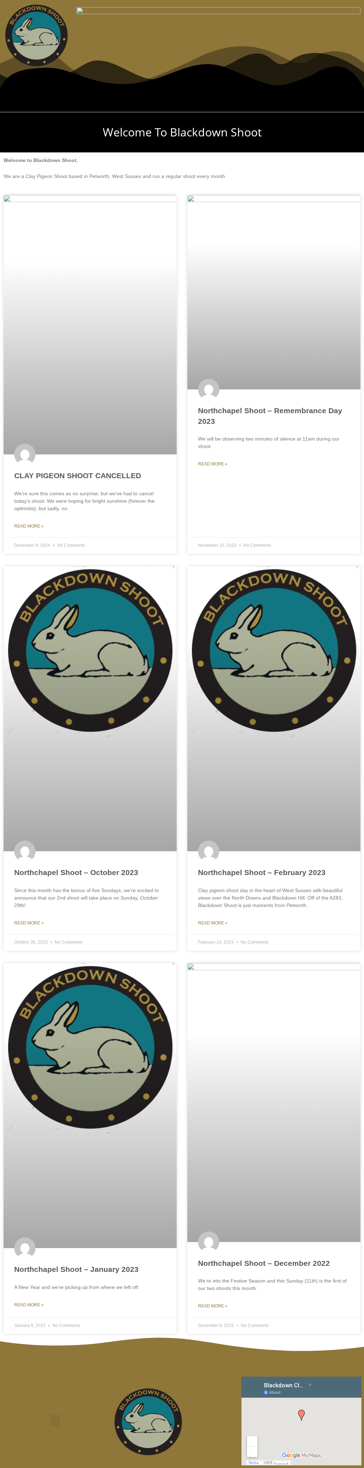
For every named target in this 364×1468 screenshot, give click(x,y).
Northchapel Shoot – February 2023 (262, 872)
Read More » (29, 526)
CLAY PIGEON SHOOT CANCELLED (77, 475)
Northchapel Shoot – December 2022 (264, 1263)
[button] (182, 99)
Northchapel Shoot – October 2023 (76, 872)
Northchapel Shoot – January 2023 (76, 1269)
